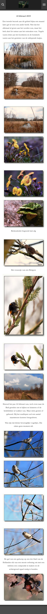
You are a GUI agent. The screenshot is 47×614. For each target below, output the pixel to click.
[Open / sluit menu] (44, 4)
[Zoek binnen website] (3, 4)
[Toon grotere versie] (23, 56)
